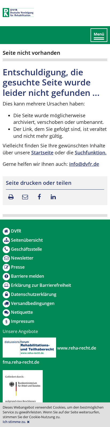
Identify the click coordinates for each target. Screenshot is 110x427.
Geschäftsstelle (26, 249)
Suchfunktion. (91, 152)
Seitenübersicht (27, 240)
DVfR (16, 231)
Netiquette (22, 312)
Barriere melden (27, 276)
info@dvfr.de (84, 164)
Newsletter (22, 258)
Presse (18, 267)
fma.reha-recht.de (21, 362)
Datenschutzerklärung (33, 294)
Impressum (22, 321)
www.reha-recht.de (76, 348)
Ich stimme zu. (15, 422)
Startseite (42, 152)
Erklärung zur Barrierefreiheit (41, 285)
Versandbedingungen (32, 303)
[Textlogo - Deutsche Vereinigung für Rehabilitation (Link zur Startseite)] (18, 12)
